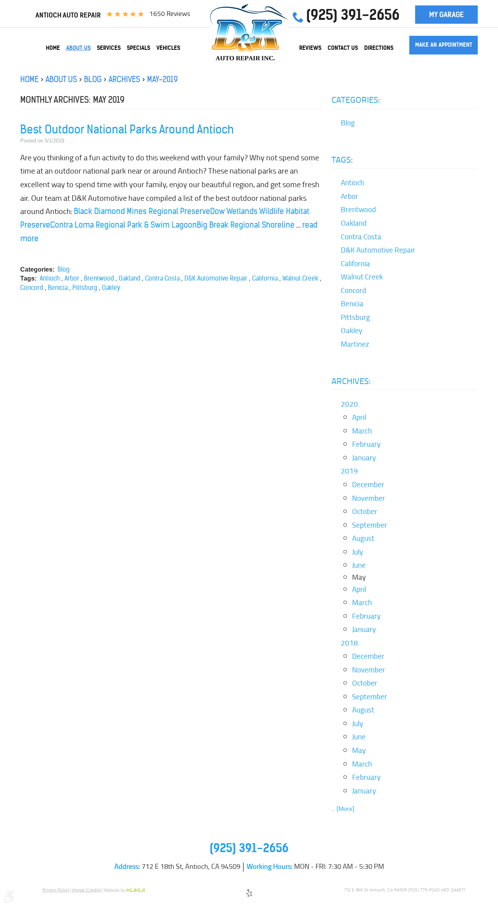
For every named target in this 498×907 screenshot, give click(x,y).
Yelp (249, 894)
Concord (31, 287)
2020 (349, 404)
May (359, 750)
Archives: (351, 381)
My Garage (446, 14)
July (357, 552)
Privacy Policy (55, 890)
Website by (124, 890)
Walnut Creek (300, 278)
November (368, 498)
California (265, 278)
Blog (93, 79)
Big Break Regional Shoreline (246, 225)
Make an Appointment (443, 44)
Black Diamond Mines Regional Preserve (142, 211)
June (359, 565)
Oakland (129, 278)
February (366, 444)
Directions (378, 48)
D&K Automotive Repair (215, 278)
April (359, 417)
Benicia (58, 287)
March (362, 431)
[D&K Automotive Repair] (249, 32)
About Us (78, 48)
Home (53, 48)
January (364, 457)
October (364, 511)
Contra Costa (162, 278)
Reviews (310, 48)
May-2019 (162, 79)
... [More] (342, 808)
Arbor (72, 278)
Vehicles (168, 48)
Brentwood (99, 278)
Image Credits (86, 890)
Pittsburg (84, 287)
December (368, 484)
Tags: (342, 159)
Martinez (355, 344)
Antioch (50, 278)
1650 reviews (169, 13)
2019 (349, 471)
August (363, 538)
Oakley (111, 287)
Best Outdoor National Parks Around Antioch (127, 130)
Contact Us (343, 48)
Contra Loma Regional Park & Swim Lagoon (123, 225)
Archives (124, 79)
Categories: (355, 99)
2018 (349, 643)
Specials (138, 48)
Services (109, 48)
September (369, 525)
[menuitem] (53, 48)
